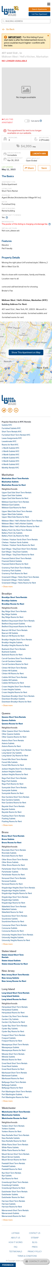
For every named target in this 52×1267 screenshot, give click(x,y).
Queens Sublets (9, 720)
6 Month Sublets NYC (10, 464)
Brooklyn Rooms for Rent (13, 604)
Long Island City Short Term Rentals (16, 750)
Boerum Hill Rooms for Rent (13, 636)
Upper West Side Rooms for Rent (15, 517)
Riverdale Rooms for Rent (12, 856)
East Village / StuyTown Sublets (15, 552)
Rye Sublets (7, 1175)
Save (44, 167)
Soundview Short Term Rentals (14, 916)
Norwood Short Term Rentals (14, 878)
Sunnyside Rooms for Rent (12, 793)
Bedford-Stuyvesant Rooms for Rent (16, 626)
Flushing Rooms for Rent (12, 821)
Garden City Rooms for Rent (13, 1022)
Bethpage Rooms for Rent (12, 1088)
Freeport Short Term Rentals (13, 1035)
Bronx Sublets (8, 839)
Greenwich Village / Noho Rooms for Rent (19, 583)
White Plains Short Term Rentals (15, 1144)
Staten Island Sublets (11, 960)
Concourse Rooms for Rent (13, 931)
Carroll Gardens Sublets (12, 661)
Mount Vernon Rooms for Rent (14, 1159)
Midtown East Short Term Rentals (15, 502)
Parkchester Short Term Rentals (15, 869)
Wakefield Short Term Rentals (14, 906)
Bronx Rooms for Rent (11, 842)
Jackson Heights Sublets (12, 771)
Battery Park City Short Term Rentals (17, 530)
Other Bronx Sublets (10, 862)
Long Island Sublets (10, 996)
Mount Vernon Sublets (11, 1157)
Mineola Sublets (8, 1057)
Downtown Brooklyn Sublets (13, 699)
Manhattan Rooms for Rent (14, 485)
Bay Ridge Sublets (9, 614)
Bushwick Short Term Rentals (14, 649)
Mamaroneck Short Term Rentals (15, 1210)
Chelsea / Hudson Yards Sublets (15, 542)
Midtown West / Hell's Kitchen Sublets (17, 523)
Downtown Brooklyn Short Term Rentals (18, 696)
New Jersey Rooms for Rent (14, 981)
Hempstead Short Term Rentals (15, 1007)
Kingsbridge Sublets (10, 900)
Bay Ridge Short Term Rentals (14, 611)
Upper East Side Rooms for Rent (15, 498)
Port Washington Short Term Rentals (17, 1091)
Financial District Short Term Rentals (16, 558)
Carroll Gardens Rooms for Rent (15, 664)
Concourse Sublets (9, 928)
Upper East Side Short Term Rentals (16, 492)
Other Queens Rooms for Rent (14, 737)
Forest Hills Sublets (9, 762)
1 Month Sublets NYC (10, 448)
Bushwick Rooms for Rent (12, 654)
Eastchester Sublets (10, 1194)
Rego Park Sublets (9, 781)
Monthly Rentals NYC (10, 467)
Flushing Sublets (8, 818)
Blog (34, 1242)
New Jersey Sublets (10, 978)
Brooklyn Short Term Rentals (14, 597)
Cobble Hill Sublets (9, 680)
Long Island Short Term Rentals (15, 993)
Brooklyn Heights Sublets (12, 642)
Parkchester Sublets (10, 872)
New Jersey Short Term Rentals (15, 974)
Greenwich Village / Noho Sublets (15, 580)
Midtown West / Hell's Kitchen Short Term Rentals (22, 521)
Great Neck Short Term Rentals (14, 1063)
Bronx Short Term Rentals (13, 836)
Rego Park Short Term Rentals (14, 778)
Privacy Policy (35, 1251)
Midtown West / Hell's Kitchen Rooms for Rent (20, 526)
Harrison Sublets (8, 1204)
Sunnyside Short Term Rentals (14, 787)
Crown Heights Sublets (11, 689)
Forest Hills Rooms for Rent (13, 765)
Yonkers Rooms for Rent (11, 1131)
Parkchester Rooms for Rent (13, 874)
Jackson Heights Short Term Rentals (16, 769)
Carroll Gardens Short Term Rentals (16, 658)
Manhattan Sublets (10, 482)
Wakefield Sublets (9, 909)
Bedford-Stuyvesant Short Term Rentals (18, 621)
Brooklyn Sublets (9, 600)
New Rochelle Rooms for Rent (14, 1141)
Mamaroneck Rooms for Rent (13, 1216)
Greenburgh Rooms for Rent (13, 1188)
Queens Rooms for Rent (12, 723)
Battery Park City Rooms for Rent (15, 536)
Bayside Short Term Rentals (13, 806)
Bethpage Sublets (9, 1085)
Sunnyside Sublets (9, 790)
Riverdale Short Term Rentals (14, 850)
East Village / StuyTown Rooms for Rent (18, 554)
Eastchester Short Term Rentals (14, 1191)
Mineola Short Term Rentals (13, 1054)
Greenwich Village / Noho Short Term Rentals (20, 577)
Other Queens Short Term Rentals (15, 731)
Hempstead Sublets (10, 1010)
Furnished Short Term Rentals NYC (16, 435)
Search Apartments (39, 9)
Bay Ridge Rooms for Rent (12, 617)
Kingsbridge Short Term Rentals (15, 897)
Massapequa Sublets (10, 1047)
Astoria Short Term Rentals (13, 740)
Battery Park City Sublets (12, 533)
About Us (15, 1238)
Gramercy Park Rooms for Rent (14, 573)
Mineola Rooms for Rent (11, 1059)
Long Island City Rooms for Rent (15, 755)
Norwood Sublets (9, 881)
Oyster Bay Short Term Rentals (14, 1025)
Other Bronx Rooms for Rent (13, 865)
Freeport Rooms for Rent (12, 1041)
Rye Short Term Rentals (11, 1173)
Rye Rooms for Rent (10, 1178)
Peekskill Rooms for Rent (12, 1169)
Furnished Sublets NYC (11, 428)
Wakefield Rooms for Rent (12, 912)
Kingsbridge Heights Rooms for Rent (17, 893)
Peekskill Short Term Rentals (13, 1163)
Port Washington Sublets (12, 1094)
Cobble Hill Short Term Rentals (14, 677)
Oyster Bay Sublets (10, 1028)
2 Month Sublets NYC (10, 451)
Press (35, 1247)
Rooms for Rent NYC (10, 444)
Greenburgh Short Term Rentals (15, 1182)
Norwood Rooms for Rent (12, 884)
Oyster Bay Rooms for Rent (13, 1031)
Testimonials (15, 1251)
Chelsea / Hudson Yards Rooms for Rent (18, 545)
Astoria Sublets (8, 743)
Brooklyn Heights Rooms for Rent (15, 645)
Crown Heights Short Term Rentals (16, 686)
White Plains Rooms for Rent (13, 1150)
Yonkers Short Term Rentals (13, 1126)
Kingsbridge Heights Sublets (13, 890)
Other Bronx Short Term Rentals (15, 859)
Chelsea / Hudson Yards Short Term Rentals (20, 539)
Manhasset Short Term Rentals (14, 1073)
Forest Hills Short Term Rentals (14, 759)
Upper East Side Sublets (12, 495)
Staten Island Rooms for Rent (15, 964)
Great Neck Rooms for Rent (13, 1069)
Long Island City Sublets (12, 753)
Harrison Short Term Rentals (13, 1201)
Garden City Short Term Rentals (15, 1016)
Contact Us (34, 1233)
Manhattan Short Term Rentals (15, 478)
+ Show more (7, 586)
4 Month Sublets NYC (10, 458)
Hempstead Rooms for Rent (13, 1012)
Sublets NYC (7, 425)
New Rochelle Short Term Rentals (15, 1135)
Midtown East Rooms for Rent (14, 507)
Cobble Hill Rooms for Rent (13, 683)
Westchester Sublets (11, 1115)
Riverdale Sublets (9, 853)
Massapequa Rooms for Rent (13, 1050)
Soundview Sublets (10, 919)
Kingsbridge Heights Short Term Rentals (18, 887)
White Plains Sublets (10, 1147)
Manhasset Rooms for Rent (13, 1078)
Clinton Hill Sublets (9, 670)
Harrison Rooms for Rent (12, 1206)
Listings (15, 1233)
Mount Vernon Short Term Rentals (15, 1154)
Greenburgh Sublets (10, 1185)
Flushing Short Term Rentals (13, 816)
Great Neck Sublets (10, 1066)
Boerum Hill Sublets (10, 633)
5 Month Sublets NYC (10, 461)
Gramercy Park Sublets (11, 570)
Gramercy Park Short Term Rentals (16, 568)
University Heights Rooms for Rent (16, 940)
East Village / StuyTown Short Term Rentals (19, 549)
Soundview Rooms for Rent (13, 921)
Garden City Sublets (10, 1019)
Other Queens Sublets (11, 734)
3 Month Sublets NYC (10, 454)
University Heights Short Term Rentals (17, 935)
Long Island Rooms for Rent (14, 999)
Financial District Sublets (12, 561)
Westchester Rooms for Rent (14, 1118)
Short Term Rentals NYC (12, 431)
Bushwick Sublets (9, 652)
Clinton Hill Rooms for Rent (13, 673)
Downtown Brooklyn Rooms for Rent (16, 701)
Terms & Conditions (27, 1256)
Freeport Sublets (9, 1038)
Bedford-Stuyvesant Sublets (13, 623)
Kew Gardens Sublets (11, 800)
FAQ (15, 1247)
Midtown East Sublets (10, 505)
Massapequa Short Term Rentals (15, 1044)
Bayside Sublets (8, 809)
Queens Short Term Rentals (14, 717)
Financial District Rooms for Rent (15, 564)
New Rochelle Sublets (11, 1138)
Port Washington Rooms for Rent (15, 1097)
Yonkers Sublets (8, 1128)
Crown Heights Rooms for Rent (14, 692)
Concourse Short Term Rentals (14, 925)
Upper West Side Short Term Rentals (17, 511)
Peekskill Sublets (8, 1166)
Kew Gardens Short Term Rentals (15, 797)
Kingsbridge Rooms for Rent (13, 903)
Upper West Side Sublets (12, 514)
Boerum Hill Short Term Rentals (14, 630)
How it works (16, 1242)
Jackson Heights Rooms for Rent (15, 774)
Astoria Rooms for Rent (11, 746)
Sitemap (35, 1238)
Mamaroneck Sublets (10, 1213)
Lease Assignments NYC (12, 438)
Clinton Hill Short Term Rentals (14, 668)
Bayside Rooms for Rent (11, 812)
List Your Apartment (39, 14)
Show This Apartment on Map (26, 352)
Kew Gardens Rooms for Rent (14, 802)
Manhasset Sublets (9, 1075)
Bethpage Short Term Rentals (14, 1082)
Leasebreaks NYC (9, 441)
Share (30, 167)
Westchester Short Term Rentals (16, 1112)
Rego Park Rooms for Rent (12, 784)
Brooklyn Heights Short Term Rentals (17, 639)
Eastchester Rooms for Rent (13, 1197)
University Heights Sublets (13, 937)
